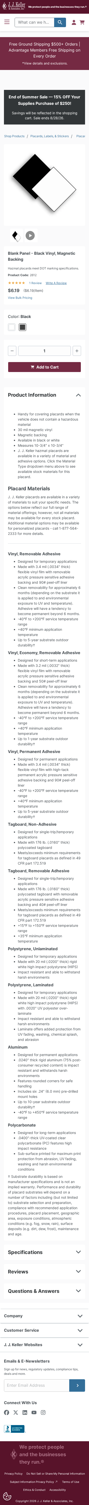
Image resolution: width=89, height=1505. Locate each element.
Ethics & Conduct (34, 1490)
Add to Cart (47, 367)
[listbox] (44, 236)
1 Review (35, 283)
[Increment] (77, 351)
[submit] (77, 1385)
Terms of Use (70, 1482)
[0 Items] (82, 22)
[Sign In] (74, 22)
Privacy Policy (13, 1473)
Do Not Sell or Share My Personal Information (55, 1473)
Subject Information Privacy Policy (34, 1482)
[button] (44, 53)
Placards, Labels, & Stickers (49, 136)
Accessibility (57, 1490)
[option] (16, 236)
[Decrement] (12, 351)
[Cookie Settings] (7, 1496)
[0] (82, 22)
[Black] (22, 327)
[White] (11, 327)
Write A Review (56, 283)
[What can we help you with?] (60, 22)
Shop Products (14, 136)
